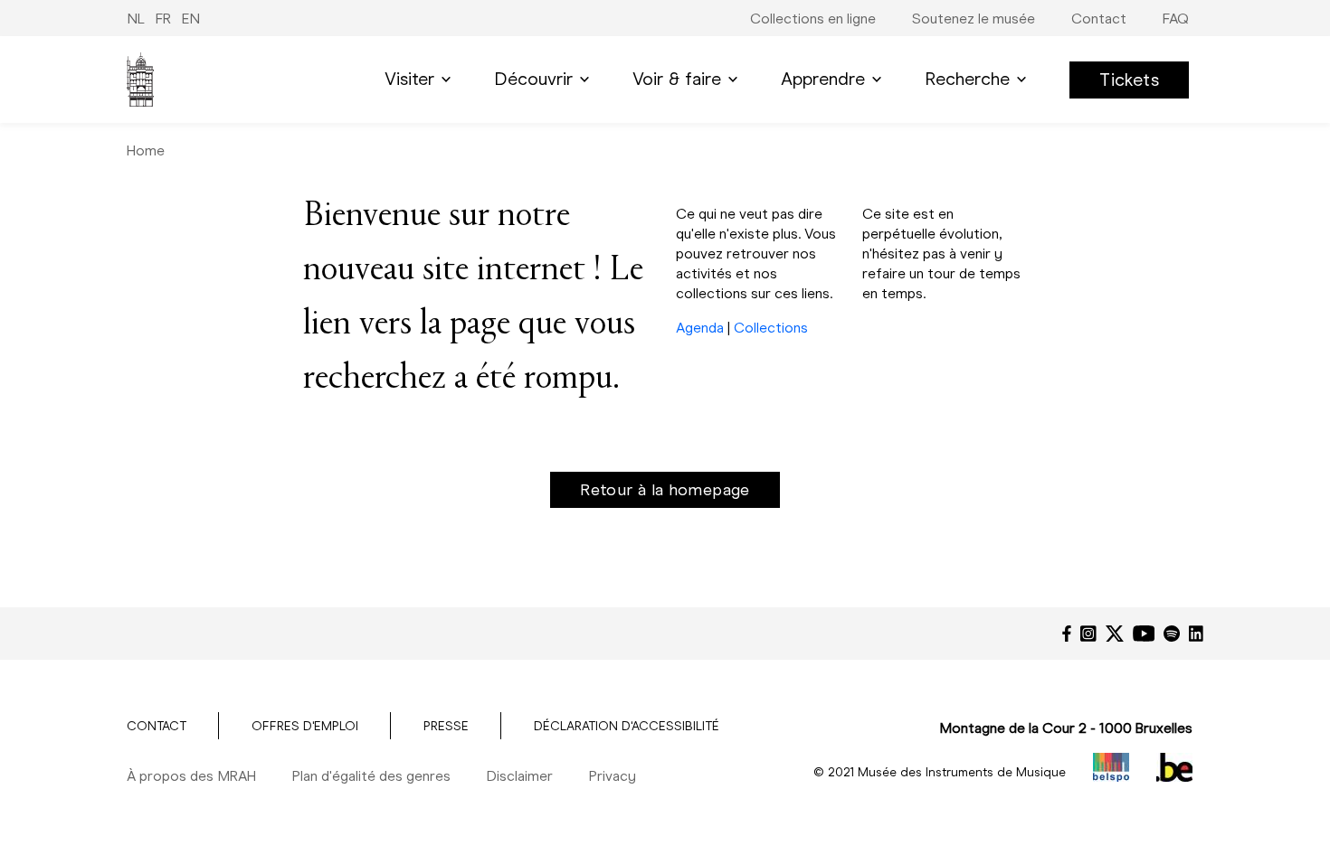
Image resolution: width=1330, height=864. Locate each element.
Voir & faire (676, 79)
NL (136, 18)
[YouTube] (1144, 633)
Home (146, 150)
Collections (771, 327)
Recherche (967, 79)
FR (163, 18)
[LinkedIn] (1196, 633)
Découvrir (533, 79)
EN (191, 18)
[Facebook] (1066, 633)
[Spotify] (1172, 633)
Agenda (700, 327)
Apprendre (823, 79)
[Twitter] (1115, 633)
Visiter (409, 79)
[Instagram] (1088, 633)
